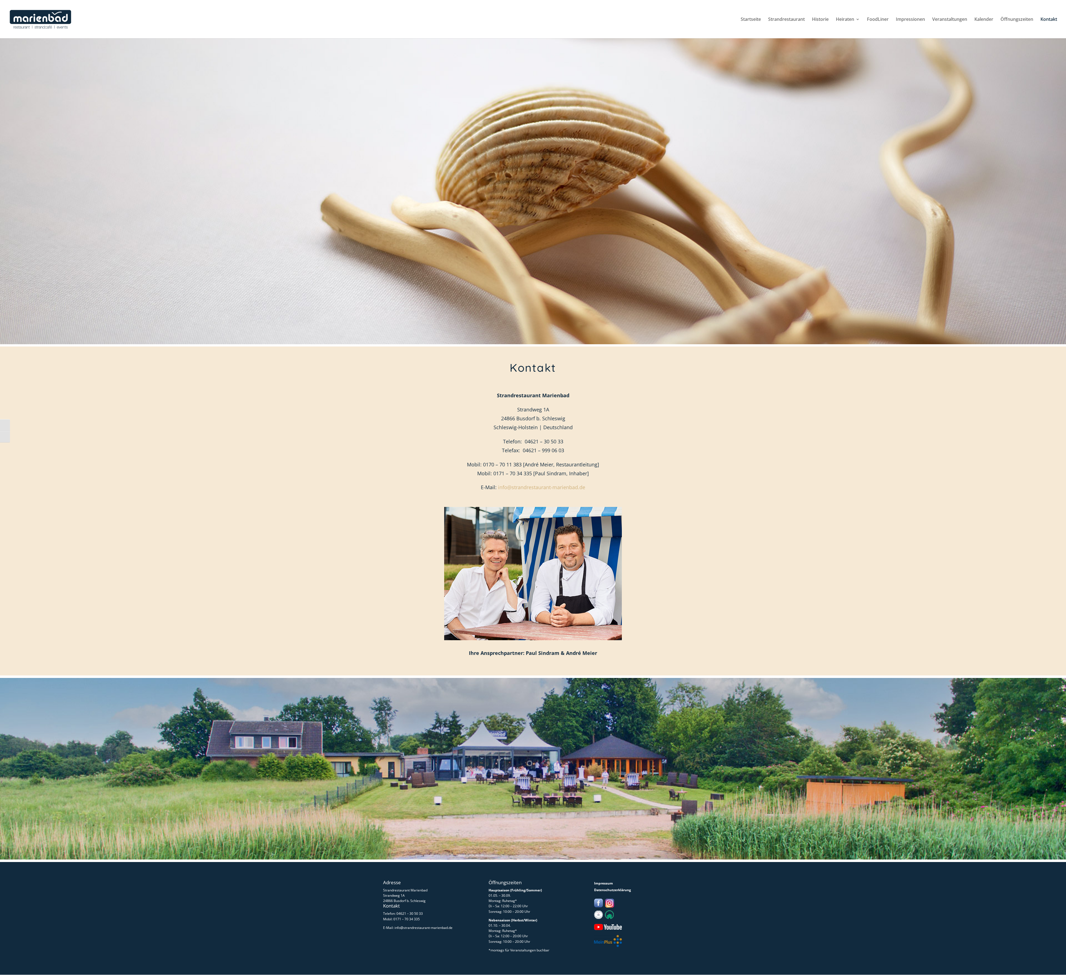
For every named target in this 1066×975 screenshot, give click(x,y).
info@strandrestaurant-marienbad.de (541, 487)
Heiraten (845, 19)
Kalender (983, 19)
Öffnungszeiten (1016, 19)
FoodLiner (878, 19)
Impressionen (910, 19)
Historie (820, 19)
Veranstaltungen (949, 19)
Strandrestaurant (786, 19)
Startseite (751, 19)
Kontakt (1048, 19)
